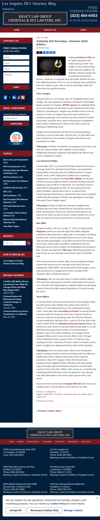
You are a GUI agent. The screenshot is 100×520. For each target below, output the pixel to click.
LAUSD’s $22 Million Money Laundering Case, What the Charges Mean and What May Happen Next (15, 285)
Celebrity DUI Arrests (15, 188)
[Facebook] (5, 97)
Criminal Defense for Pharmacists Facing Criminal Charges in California (12, 300)
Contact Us (50, 30)
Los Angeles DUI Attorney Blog (35, 16)
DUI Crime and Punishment (15, 161)
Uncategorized (50, 392)
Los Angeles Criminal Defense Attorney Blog (13, 262)
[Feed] (23, 97)
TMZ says (67, 250)
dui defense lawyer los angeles (75, 394)
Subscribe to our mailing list (15, 114)
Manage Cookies (73, 510)
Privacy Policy (33, 441)
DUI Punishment (13, 177)
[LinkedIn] (14, 97)
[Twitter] (10, 97)
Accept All (15, 510)
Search (28, 243)
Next (59, 411)
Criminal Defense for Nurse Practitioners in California (15, 312)
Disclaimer (47, 441)
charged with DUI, (73, 384)
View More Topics (11, 226)
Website (20, 441)
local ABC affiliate (73, 179)
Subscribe (16, 124)
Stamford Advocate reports (71, 324)
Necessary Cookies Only (45, 510)
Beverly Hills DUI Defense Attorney (15, 220)
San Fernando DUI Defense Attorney (15, 200)
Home (16, 30)
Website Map (73, 441)
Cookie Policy (58, 503)
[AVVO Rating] (16, 138)
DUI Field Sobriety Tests (14, 207)
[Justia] (18, 97)
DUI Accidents (12, 195)
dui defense (58, 394)
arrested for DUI (83, 57)
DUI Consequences (14, 166)
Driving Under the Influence (15, 182)
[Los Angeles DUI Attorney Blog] (50, 3)
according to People (68, 311)
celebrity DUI (48, 394)
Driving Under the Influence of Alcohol (15, 171)
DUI (7, 191)
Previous (41, 411)
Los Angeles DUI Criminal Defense (15, 214)
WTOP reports (69, 105)
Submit (16, 87)
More (83, 30)
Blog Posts (86, 441)
